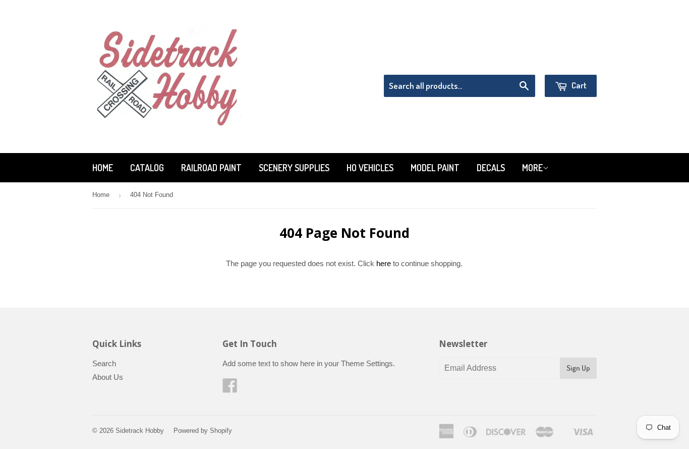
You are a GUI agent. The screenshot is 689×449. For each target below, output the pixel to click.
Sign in (513, 62)
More (532, 167)
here (383, 263)
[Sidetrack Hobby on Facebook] (230, 388)
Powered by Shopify (203, 430)
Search (104, 363)
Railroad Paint (211, 167)
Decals (491, 167)
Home (102, 167)
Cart (578, 85)
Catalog (147, 167)
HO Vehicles (370, 167)
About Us (107, 377)
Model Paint (435, 167)
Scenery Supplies (294, 167)
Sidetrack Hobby (140, 430)
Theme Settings (367, 363)
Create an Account (568, 62)
